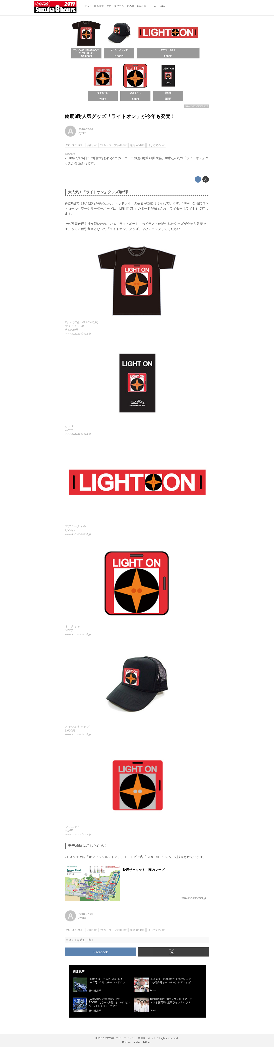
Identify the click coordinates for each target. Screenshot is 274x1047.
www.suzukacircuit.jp (196, 106)
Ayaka (82, 133)
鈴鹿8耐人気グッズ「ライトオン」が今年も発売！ (120, 116)
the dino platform (141, 1042)
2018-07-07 (85, 129)
